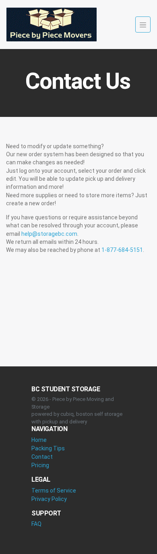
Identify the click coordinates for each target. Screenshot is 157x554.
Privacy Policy (49, 499)
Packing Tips (48, 448)
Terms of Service (53, 490)
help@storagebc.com (49, 234)
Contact (42, 457)
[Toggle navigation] (143, 24)
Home (39, 440)
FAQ (36, 524)
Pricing (40, 465)
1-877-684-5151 (122, 250)
